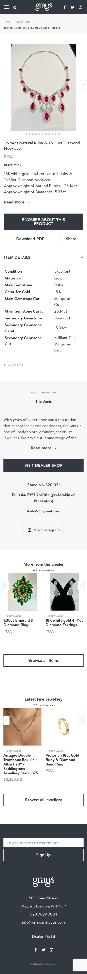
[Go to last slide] (6, 585)
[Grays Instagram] (80, 7)
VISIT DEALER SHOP (43, 466)
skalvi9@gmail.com (43, 511)
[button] (26, 134)
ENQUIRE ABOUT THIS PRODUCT (43, 222)
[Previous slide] (3, 84)
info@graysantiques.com (43, 922)
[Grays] (43, 881)
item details (17, 257)
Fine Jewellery (23, 21)
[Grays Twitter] (72, 7)
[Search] (15, 7)
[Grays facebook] (64, 7)
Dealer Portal (43, 936)
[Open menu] (6, 7)
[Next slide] (84, 84)
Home (7, 21)
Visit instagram (47, 530)
